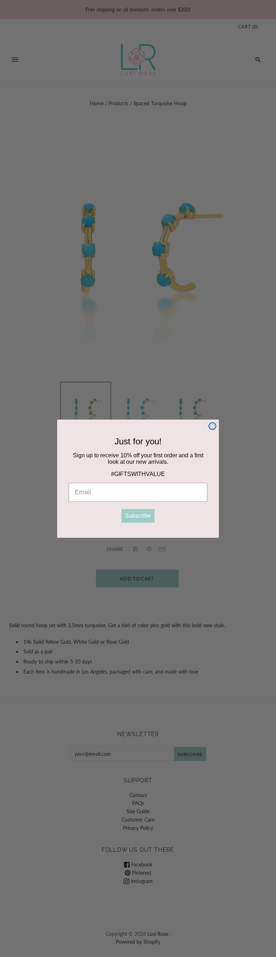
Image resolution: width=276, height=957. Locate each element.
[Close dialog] (212, 426)
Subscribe (138, 516)
